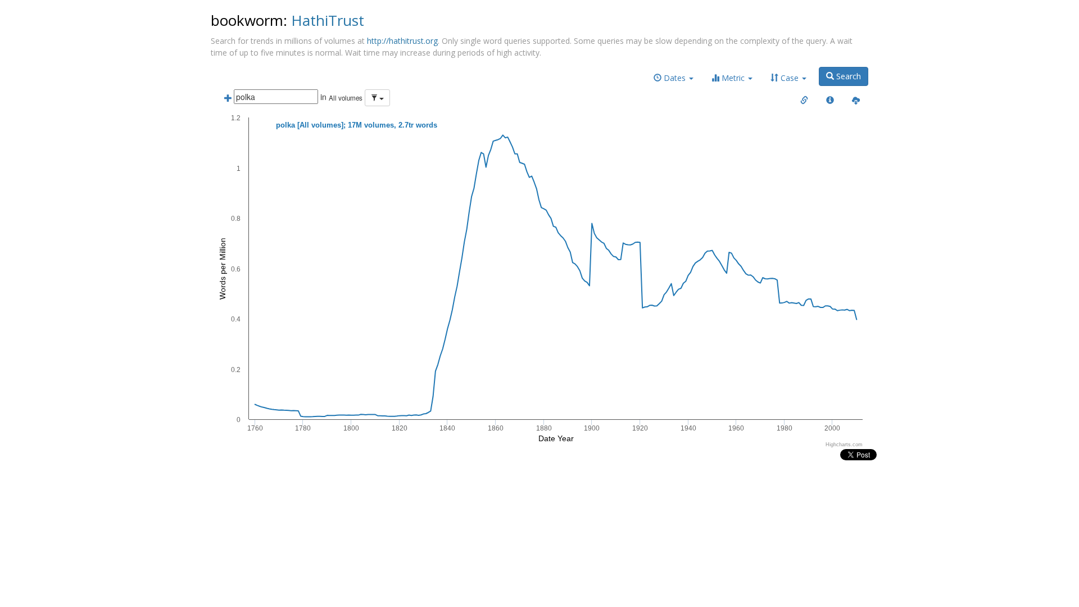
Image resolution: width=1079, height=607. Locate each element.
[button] (673, 78)
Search (847, 76)
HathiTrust (327, 20)
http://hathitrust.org (402, 40)
